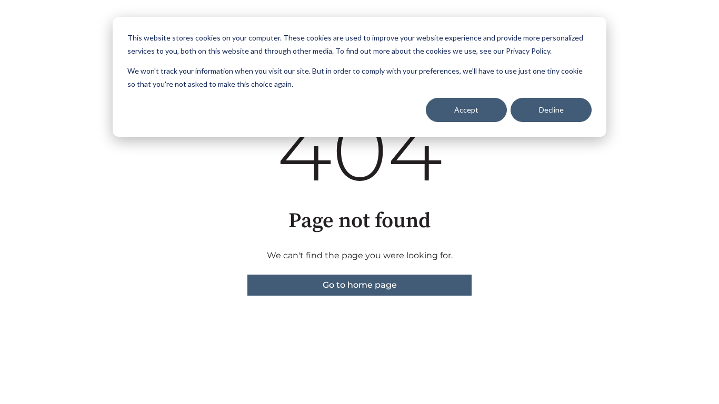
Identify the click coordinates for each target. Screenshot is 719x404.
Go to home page (360, 285)
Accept (466, 109)
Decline (551, 109)
